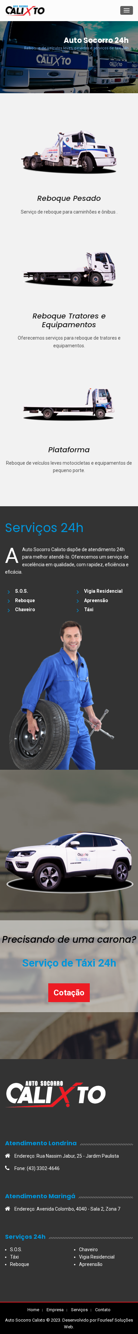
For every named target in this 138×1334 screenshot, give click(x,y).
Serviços (79, 1309)
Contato (103, 1309)
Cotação (69, 992)
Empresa (55, 1309)
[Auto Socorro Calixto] (25, 10)
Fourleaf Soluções (115, 1320)
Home (33, 1309)
